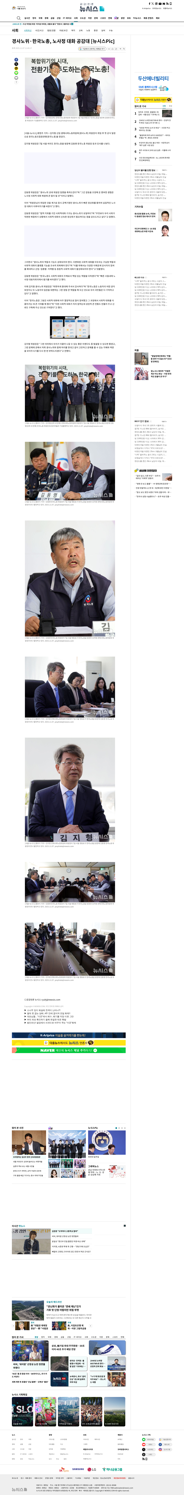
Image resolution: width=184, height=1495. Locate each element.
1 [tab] (116, 1128)
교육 (81, 30)
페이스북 (166, 1444)
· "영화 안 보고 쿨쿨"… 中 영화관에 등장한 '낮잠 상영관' (153, 484)
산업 (59, 17)
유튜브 (150, 1444)
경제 (46, 17)
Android (120, 1454)
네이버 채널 (150, 1439)
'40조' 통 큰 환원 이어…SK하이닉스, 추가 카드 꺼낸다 (29, 1375)
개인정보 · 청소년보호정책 (102, 1478)
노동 (88, 30)
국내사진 (86, 1439)
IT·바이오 (67, 17)
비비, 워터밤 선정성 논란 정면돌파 (65, 1236)
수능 (111, 30)
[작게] (120, 49)
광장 (123, 17)
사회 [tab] (164, 106)
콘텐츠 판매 (49, 1478)
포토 (129, 17)
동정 (65, 1459)
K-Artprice (146, 8)
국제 (40, 17)
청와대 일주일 (93, 1157)
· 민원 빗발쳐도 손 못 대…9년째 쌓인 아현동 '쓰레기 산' (153, 488)
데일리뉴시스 (64, 1454)
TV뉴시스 (137, 17)
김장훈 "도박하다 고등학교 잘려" (65, 1231)
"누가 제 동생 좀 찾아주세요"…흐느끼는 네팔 (98, 1379)
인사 (50, 1459)
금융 (52, 17)
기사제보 (78, 1478)
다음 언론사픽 (167, 1439)
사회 (76, 17)
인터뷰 (51, 1449)
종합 (36, 1337)
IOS (119, 1459)
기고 (61, 1444)
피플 (137, 350)
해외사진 (97, 1439)
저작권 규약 (60, 1478)
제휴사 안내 (38, 1478)
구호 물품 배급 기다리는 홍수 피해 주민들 (28, 1175)
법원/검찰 (51, 30)
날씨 (103, 30)
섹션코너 (51, 1454)
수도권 (83, 17)
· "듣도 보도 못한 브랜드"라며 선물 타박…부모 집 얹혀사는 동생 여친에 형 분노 (153, 492)
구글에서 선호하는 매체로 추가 (93, 49)
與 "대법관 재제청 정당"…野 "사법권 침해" (39, 1328)
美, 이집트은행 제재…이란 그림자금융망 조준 (77, 1328)
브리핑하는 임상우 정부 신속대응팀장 (26, 1157)
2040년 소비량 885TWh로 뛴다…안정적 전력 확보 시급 (97, 1363)
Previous (13, 1325)
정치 (34, 17)
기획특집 (63, 1449)
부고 (57, 1459)
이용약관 (87, 1478)
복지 (73, 30)
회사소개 (15, 1478)
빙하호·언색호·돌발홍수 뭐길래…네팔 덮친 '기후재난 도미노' (77, 1363)
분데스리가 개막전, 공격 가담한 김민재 (27, 1171)
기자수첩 (139, 206)
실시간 (27, 17)
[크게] (124, 49)
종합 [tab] (170, 106)
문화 (96, 17)
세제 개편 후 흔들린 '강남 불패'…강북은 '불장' (30, 1381)
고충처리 (69, 1478)
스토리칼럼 (63, 1439)
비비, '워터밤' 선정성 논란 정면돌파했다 (29, 1366)
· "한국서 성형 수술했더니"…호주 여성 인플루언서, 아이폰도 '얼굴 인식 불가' (153, 496)
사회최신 (28, 30)
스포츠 (103, 17)
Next (90, 1325)
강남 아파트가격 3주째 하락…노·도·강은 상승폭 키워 (96, 1172)
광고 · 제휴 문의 (26, 1478)
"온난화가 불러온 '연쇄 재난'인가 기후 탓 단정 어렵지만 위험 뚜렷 (63, 1308)
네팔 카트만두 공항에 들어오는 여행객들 (27, 1161)
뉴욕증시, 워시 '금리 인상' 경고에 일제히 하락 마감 (78, 1379)
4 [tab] (125, 1128)
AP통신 (120, 1439)
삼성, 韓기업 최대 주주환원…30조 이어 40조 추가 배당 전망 (68, 1347)
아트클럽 (51, 1444)
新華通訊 (121, 1444)
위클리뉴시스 (167, 8)
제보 (158, 17)
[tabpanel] (107, 1146)
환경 (96, 30)
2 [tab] (119, 1128)
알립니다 (131, 1478)
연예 (110, 17)
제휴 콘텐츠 (148, 17)
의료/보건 (63, 30)
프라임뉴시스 (156, 8)
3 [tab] (122, 1128)
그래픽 (85, 1444)
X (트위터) (150, 1449)
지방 (90, 17)
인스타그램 (167, 1449)
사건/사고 (39, 30)
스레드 (150, 1454)
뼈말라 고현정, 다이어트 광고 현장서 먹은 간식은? (71, 1251)
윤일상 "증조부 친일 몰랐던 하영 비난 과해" (69, 1241)
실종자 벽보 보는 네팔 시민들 (23, 1166)
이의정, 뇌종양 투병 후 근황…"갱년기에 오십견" (70, 1246)
